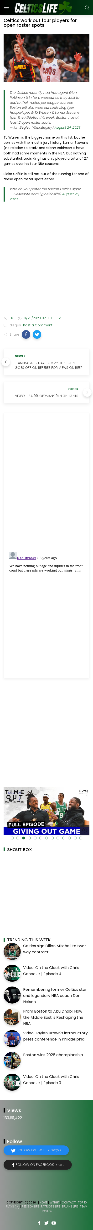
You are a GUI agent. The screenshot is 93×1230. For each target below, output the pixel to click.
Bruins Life (70, 1207)
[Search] (87, 7)
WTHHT (55, 1202)
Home (43, 1202)
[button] (26, 334)
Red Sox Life (30, 1207)
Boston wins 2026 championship (53, 1055)
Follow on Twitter (39, 1150)
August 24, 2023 (67, 127)
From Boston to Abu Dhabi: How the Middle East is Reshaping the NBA (53, 1017)
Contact (69, 1202)
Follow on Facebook (40, 1164)
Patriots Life (50, 1207)
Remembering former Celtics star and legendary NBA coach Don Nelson (55, 995)
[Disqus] (46, 482)
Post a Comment (37, 325)
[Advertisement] (46, 262)
